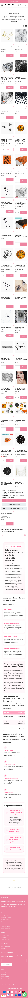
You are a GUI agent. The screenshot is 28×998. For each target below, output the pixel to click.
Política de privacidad (7, 508)
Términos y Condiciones (17, 508)
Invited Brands (4, 948)
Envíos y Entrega (4, 915)
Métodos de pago (4, 919)
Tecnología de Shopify (17, 988)
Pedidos (3, 912)
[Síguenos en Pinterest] (9, 985)
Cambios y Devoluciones (6, 917)
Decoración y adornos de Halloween (13, 10)
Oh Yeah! (3, 10)
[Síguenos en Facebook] (2, 985)
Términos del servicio (5, 926)
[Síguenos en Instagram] (6, 985)
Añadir (10, 56)
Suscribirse (7, 964)
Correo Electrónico (5, 935)
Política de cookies (5, 976)
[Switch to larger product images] (23, 25)
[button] (26, 44)
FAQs (2, 921)
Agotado (10, 149)
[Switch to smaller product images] (26, 25)
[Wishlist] (18, 5)
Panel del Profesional (5, 946)
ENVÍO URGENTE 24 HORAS (14, 1)
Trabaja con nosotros (5, 939)
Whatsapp (3, 937)
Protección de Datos (5, 981)
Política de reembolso (5, 928)
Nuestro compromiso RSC (6, 924)
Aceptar (14, 500)
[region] (14, 884)
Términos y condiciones (6, 972)
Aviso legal (3, 974)
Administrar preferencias (14, 504)
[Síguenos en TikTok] (13, 985)
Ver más (15, 21)
